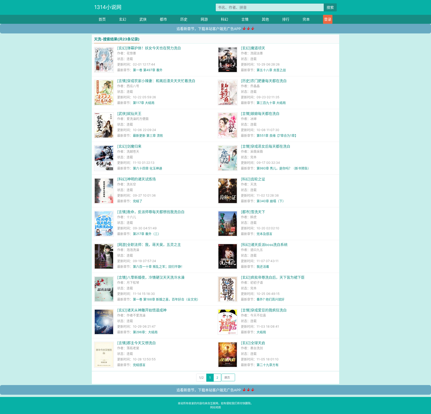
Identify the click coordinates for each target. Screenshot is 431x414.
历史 (183, 19)
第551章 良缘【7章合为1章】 (277, 135)
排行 (285, 19)
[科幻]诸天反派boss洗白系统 (264, 244)
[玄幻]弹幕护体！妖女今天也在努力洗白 (149, 48)
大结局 (261, 332)
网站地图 (215, 407)
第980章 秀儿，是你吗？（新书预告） (284, 168)
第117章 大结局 (143, 103)
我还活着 (263, 266)
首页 (102, 19)
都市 (163, 19)
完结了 (137, 201)
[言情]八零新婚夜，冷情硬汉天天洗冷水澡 (151, 277)
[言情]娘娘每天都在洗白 (260, 113)
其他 (265, 19)
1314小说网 (107, 7)
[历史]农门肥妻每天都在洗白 (264, 81)
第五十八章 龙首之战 (271, 70)
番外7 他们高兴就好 (270, 299)
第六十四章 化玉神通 (147, 168)
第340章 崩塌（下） (271, 201)
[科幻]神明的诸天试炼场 (136, 179)
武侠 (143, 19)
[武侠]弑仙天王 (129, 113)
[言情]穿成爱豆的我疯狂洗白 (264, 310)
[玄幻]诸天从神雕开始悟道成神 (142, 310)
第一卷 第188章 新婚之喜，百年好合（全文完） (166, 299)
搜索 (330, 7)
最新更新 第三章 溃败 (148, 135)
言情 (244, 19)
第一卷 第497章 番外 (148, 70)
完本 (306, 19)
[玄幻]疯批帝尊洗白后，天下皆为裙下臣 (273, 277)
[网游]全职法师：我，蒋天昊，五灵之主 (149, 244)
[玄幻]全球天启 (253, 343)
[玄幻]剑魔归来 (129, 146)
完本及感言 (264, 234)
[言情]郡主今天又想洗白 (136, 343)
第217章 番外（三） (147, 234)
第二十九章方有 (268, 365)
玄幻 (122, 19)
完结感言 (139, 365)
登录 (327, 19)
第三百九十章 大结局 (271, 103)
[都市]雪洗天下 (253, 212)
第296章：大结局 (145, 332)
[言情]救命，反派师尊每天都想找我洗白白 (151, 212)
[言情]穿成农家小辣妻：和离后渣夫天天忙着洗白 (156, 81)
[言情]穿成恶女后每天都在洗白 (265, 146)
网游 (204, 19)
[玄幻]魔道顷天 (253, 48)
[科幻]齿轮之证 (253, 179)
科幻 (224, 19)
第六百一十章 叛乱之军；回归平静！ (158, 266)
